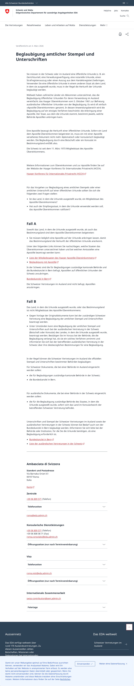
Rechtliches (65, 679)
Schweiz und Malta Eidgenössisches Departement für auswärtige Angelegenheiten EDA (47, 11)
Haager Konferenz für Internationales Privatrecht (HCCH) (55, 173)
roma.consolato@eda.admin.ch (42, 536)
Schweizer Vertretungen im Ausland (108, 644)
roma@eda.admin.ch (37, 515)
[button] (14, 25)
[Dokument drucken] (120, 34)
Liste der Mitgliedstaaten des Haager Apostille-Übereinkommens (61, 257)
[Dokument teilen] (127, 34)
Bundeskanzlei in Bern (38, 278)
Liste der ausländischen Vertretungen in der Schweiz (55, 443)
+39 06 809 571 (34, 499)
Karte (29, 487)
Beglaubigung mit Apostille (42, 262)
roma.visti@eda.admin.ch (39, 573)
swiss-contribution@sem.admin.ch (44, 598)
